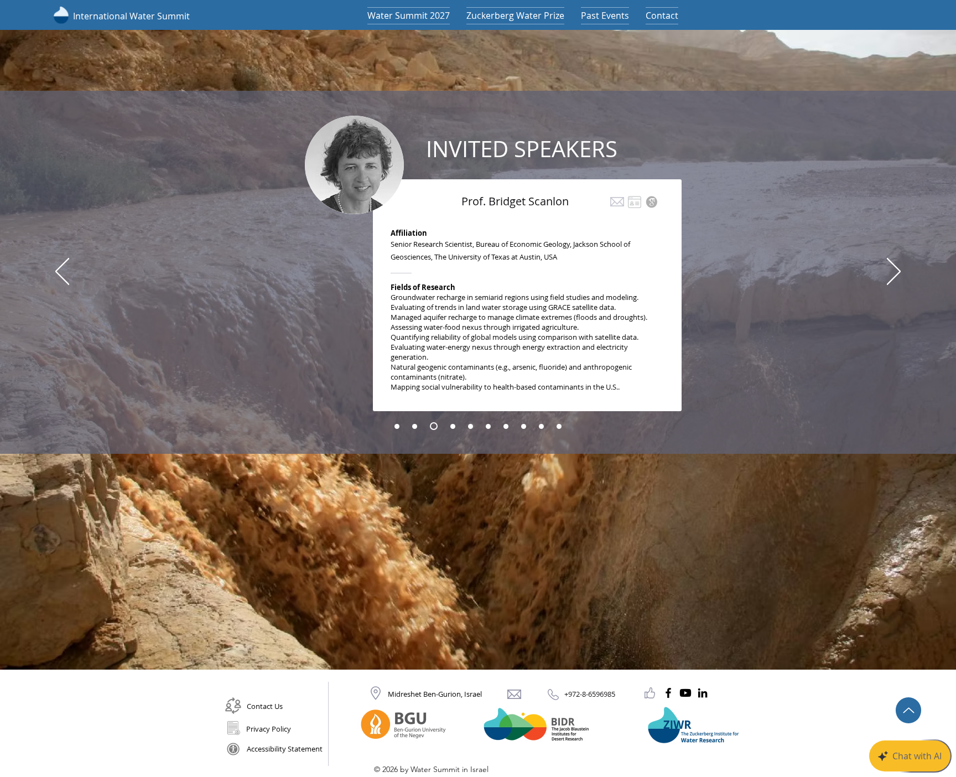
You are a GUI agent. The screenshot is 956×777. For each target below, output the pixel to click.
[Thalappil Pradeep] (396, 426)
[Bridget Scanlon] (432, 426)
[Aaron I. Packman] (488, 426)
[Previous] (62, 272)
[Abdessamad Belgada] (559, 426)
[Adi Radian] (523, 426)
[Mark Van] (414, 426)
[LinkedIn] (702, 693)
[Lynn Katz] (470, 426)
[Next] (894, 272)
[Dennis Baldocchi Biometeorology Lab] (637, 202)
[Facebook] (668, 693)
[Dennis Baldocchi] (451, 426)
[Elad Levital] (541, 426)
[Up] (908, 710)
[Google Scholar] (654, 202)
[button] (662, 15)
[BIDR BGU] (685, 693)
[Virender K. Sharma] (505, 426)
